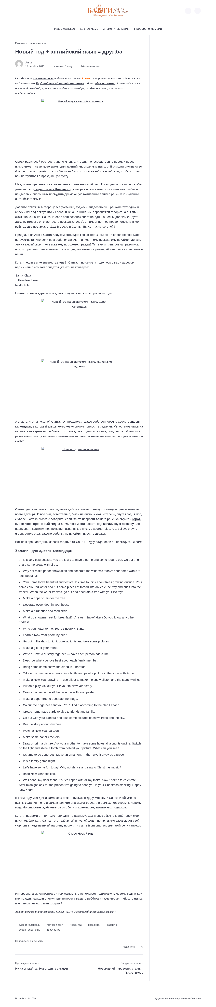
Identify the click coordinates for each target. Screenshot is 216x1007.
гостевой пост (43, 78)
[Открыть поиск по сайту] (197, 11)
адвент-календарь (29, 924)
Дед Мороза (59, 226)
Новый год (76, 924)
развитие (112, 924)
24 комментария (90, 66)
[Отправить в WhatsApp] (36, 947)
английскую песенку (118, 524)
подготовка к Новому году (54, 189)
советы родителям (29, 929)
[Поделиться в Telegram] (24, 947)
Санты (77, 226)
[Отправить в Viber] (30, 947)
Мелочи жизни (105, 83)
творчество (53, 929)
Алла (28, 62)
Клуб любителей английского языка (60, 83)
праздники (94, 924)
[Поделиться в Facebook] (17, 947)
